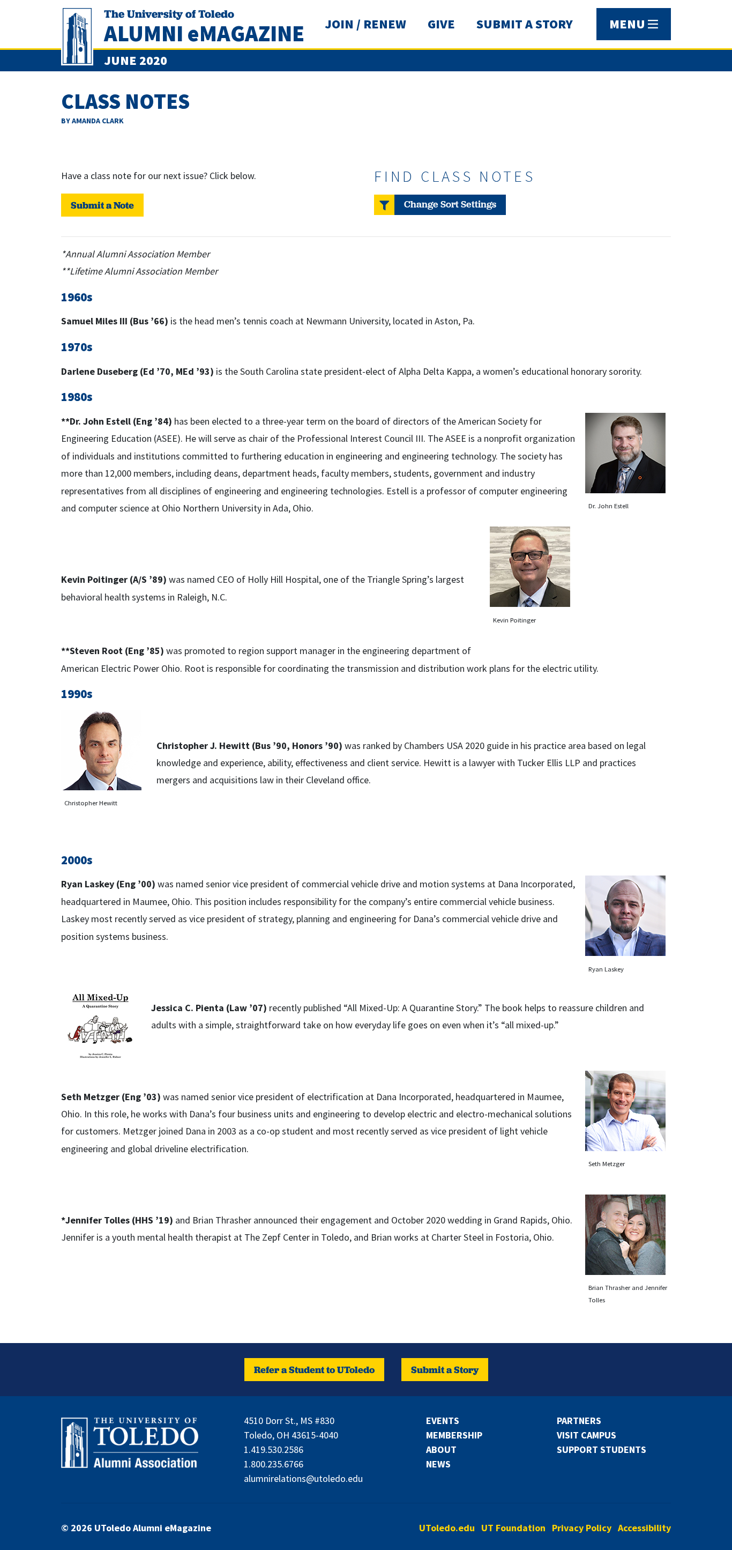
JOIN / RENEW (365, 24)
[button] (440, 205)
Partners (579, 1420)
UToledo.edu (447, 1528)
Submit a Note (102, 205)
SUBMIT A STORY (524, 24)
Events (442, 1420)
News (438, 1464)
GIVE (441, 24)
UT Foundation (513, 1528)
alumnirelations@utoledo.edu (303, 1478)
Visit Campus (586, 1435)
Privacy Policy (581, 1528)
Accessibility (644, 1528)
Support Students (601, 1449)
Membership (454, 1435)
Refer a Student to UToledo (314, 1369)
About (441, 1449)
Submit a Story (445, 1369)
